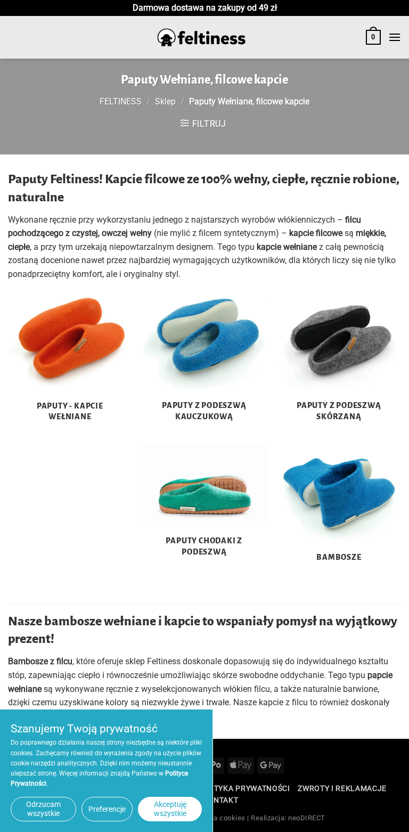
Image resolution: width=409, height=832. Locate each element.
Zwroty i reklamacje (342, 788)
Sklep (165, 101)
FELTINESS (121, 101)
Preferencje (107, 809)
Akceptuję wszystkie (170, 809)
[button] (373, 37)
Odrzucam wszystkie (43, 809)
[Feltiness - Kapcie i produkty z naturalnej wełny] (201, 37)
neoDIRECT (306, 818)
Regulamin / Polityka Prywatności (216, 788)
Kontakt (220, 800)
